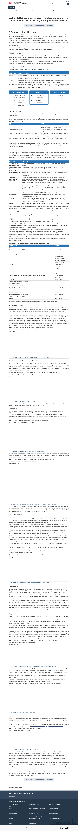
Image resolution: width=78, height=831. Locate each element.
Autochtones (51, 811)
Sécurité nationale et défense (35, 811)
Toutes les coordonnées (13, 804)
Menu (12, 7)
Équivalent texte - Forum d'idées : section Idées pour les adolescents (27, 451)
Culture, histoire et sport (34, 813)
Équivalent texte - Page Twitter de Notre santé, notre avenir (25, 749)
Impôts (10, 823)
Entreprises (11, 816)
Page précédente (29, 25)
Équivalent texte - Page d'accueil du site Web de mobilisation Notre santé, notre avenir (32, 357)
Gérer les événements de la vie (55, 818)
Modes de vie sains (56, 10)
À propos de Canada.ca (31, 828)
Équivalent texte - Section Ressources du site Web (23, 401)
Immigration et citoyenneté (14, 811)
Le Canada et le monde (33, 821)
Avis (38, 828)
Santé (10, 821)
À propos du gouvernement (54, 804)
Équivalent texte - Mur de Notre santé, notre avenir (23, 712)
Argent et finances (32, 823)
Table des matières (39, 25)
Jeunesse (51, 816)
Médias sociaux (12, 828)
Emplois (10, 808)
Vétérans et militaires (53, 813)
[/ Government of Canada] (18, 3)
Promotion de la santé (47, 10)
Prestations (11, 818)
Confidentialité (43, 828)
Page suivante (49, 25)
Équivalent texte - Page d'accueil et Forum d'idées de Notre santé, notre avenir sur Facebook (33, 666)
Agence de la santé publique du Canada (33, 10)
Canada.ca (11, 10)
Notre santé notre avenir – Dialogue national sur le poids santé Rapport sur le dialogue (27, 13)
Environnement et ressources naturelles (37, 808)
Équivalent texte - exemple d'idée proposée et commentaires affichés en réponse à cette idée (33, 504)
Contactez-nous (12, 796)
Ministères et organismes (19, 10)
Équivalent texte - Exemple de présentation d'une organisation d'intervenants (30, 582)
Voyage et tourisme (13, 813)
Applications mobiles (20, 828)
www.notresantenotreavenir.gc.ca (33, 315)
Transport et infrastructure (34, 818)
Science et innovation (53, 808)
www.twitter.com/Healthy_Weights (38, 726)
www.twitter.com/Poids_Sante (55, 726)
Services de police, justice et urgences (36, 816)
